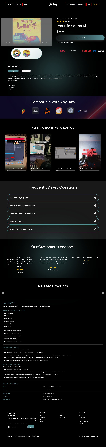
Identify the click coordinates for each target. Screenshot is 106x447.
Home (60, 18)
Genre (64, 18)
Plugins (19, 4)
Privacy (33, 436)
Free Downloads (70, 4)
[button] (97, 4)
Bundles (26, 4)
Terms (37, 436)
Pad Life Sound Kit (72, 18)
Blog (89, 4)
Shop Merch (81, 4)
